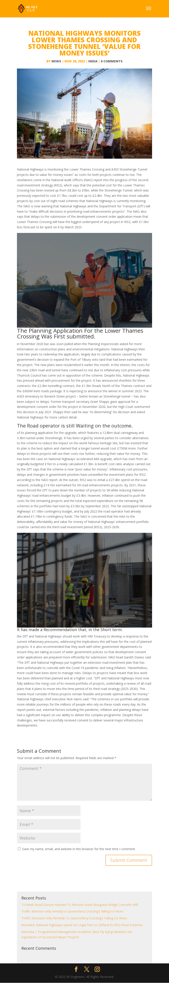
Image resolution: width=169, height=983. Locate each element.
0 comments (112, 61)
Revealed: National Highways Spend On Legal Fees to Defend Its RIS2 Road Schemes (82, 925)
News (56, 61)
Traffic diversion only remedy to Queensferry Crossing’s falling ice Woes (72, 911)
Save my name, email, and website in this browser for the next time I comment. (79, 849)
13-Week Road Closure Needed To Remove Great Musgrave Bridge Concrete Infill (79, 905)
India (92, 61)
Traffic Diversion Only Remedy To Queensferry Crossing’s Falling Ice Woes (74, 918)
